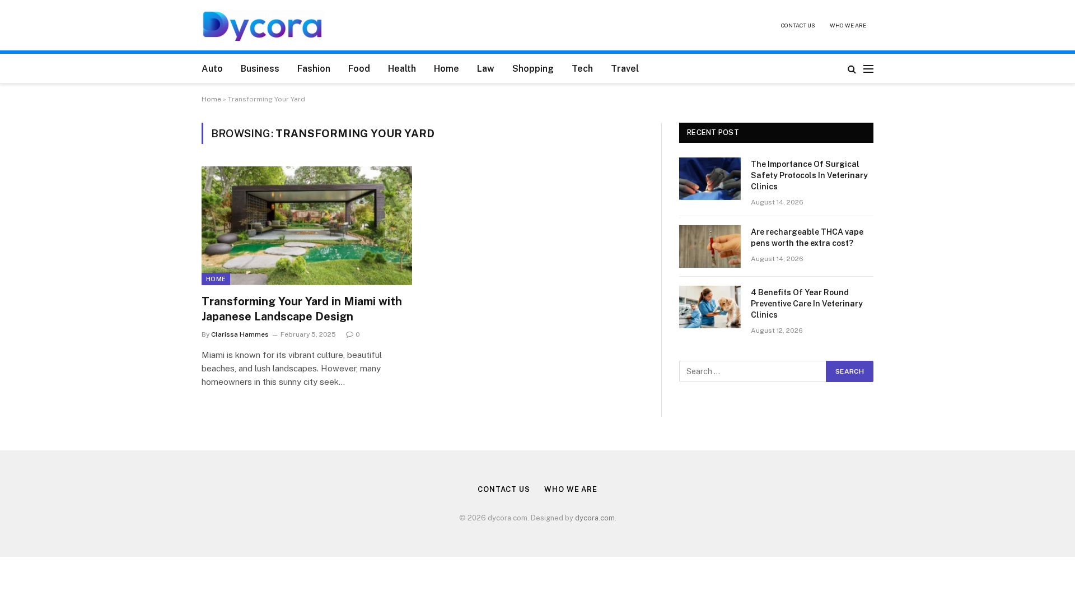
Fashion (313, 68)
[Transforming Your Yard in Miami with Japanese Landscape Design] (307, 225)
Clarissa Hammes (240, 334)
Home (446, 68)
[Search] (851, 68)
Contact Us (798, 25)
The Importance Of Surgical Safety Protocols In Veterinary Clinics (809, 175)
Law (485, 68)
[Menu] (868, 68)
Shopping (533, 68)
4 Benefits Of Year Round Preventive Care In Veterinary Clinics (807, 303)
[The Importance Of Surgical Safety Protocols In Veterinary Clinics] (710, 178)
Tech (582, 68)
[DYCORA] (263, 25)
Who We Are (848, 25)
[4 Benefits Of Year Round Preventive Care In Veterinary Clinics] (710, 307)
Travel (625, 68)
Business (260, 68)
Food (359, 68)
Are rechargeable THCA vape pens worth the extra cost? (807, 237)
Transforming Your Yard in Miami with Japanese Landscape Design (302, 309)
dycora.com (595, 518)
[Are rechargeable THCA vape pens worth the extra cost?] (710, 246)
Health (402, 68)
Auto (212, 68)
